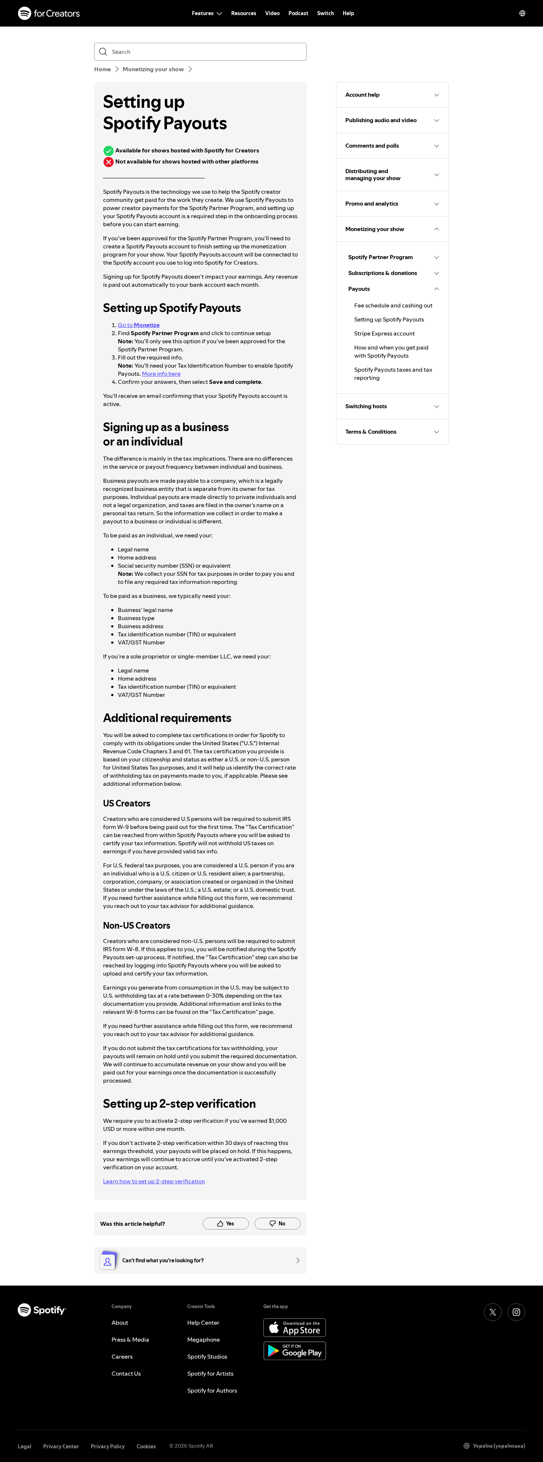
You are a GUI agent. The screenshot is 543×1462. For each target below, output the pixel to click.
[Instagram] (516, 1312)
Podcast (298, 13)
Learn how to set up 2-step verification (154, 1181)
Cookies (146, 1446)
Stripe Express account (384, 333)
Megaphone (203, 1339)
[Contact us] (295, 1260)
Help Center (203, 1322)
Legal (24, 1446)
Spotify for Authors (212, 1390)
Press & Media (130, 1339)
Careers (122, 1356)
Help (348, 13)
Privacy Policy (108, 1446)
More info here (161, 373)
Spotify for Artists (210, 1373)
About (120, 1322)
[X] (493, 1312)
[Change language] (522, 13)
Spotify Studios (207, 1356)
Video (272, 13)
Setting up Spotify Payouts (389, 319)
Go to (139, 325)
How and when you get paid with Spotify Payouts (391, 351)
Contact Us (126, 1373)
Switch (325, 13)
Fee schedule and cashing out (393, 305)
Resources (243, 13)
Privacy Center (61, 1446)
